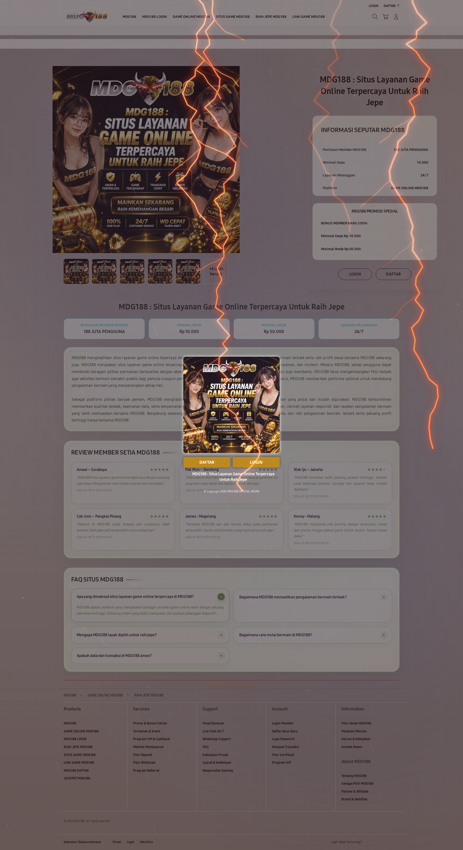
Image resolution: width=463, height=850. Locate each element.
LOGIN (256, 462)
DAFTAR (206, 462)
